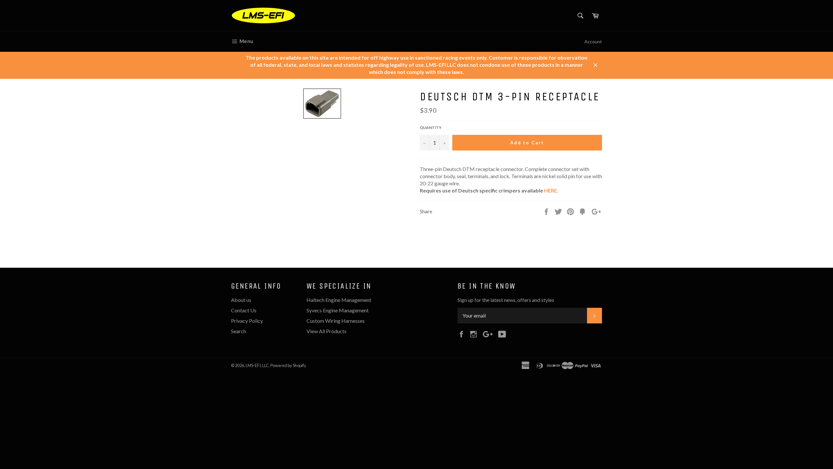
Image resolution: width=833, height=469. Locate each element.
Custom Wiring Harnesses (336, 321)
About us (241, 300)
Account (593, 41)
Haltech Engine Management (339, 300)
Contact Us (243, 310)
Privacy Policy (247, 321)
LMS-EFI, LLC (257, 365)
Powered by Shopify (288, 365)
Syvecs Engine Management (338, 310)
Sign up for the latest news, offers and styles (505, 300)
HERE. (551, 190)
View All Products (327, 331)
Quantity (431, 127)
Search (238, 331)
